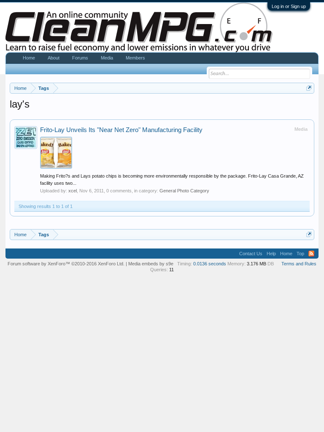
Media (107, 57)
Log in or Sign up (289, 6)
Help (271, 253)
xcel (72, 190)
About (53, 57)
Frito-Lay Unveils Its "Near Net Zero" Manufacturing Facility (121, 130)
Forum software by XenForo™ (66, 263)
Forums (80, 57)
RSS (311, 253)
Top (300, 253)
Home (29, 57)
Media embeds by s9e (150, 263)
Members (135, 57)
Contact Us (250, 253)
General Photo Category (184, 190)
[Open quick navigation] (309, 88)
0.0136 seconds (209, 263)
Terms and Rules (298, 263)
